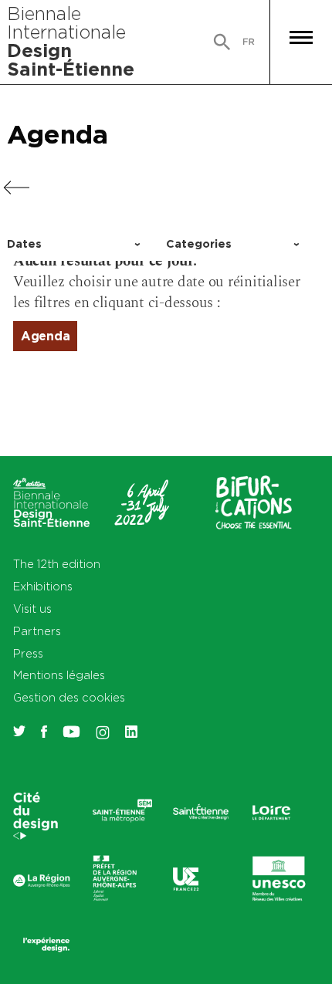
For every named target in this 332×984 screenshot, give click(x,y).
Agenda (57, 134)
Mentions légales (59, 675)
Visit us (32, 608)
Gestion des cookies (69, 697)
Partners (37, 631)
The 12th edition (56, 564)
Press (28, 653)
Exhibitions (43, 586)
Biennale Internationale (70, 41)
